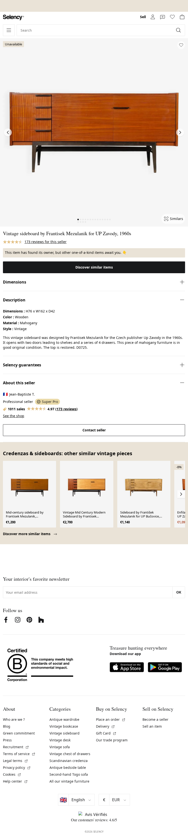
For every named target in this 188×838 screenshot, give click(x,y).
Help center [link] (15, 781)
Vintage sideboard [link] (64, 733)
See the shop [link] (13, 415)
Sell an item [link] (152, 726)
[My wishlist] (172, 17)
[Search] (179, 30)
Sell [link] (143, 16)
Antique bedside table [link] (67, 767)
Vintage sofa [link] (59, 747)
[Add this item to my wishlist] (181, 45)
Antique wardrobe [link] (64, 719)
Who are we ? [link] (14, 719)
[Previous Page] (8, 132)
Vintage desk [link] (59, 740)
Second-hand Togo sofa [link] (68, 774)
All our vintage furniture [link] (69, 781)
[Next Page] (180, 132)
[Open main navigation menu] (9, 30)
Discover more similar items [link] (27, 533)
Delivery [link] (105, 726)
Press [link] (7, 740)
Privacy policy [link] (17, 767)
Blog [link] (6, 726)
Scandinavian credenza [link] (68, 760)
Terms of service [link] (19, 753)
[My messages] (162, 17)
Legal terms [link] (15, 760)
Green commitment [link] (19, 733)
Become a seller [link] (155, 719)
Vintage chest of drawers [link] (69, 753)
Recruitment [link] (16, 747)
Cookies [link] (12, 774)
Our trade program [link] (112, 740)
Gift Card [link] (106, 733)
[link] (13, 17)
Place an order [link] (111, 719)
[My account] (153, 17)
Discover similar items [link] (94, 267)
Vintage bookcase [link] (63, 726)
